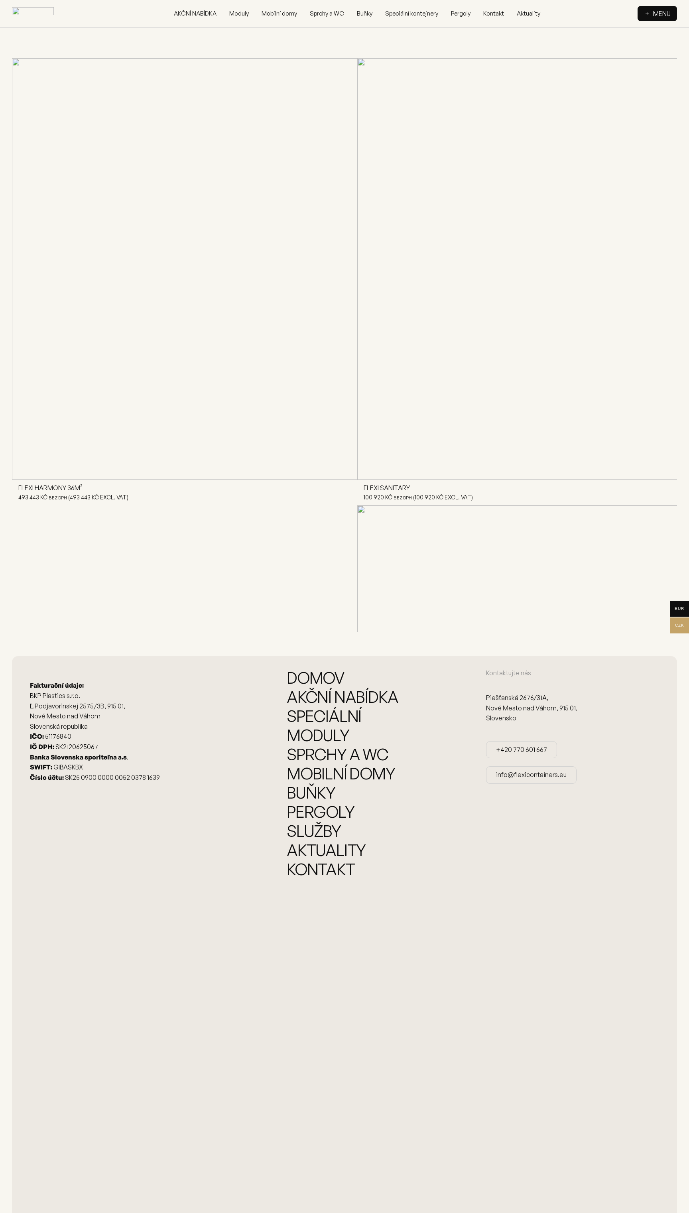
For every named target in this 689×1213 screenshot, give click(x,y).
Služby (314, 830)
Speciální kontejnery (411, 13)
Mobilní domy (279, 13)
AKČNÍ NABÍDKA (195, 13)
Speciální (324, 716)
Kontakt (493, 13)
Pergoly (460, 13)
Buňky (364, 13)
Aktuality (528, 13)
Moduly (239, 13)
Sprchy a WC (327, 13)
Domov (315, 677)
